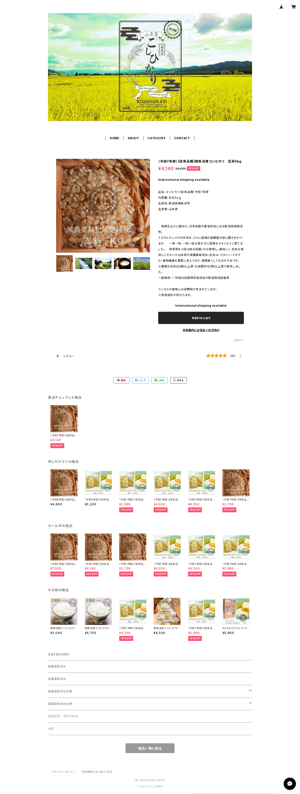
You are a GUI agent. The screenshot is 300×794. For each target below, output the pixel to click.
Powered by (145, 786)
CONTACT (182, 138)
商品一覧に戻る (150, 748)
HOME (114, 138)
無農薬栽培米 (57, 666)
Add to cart (201, 318)
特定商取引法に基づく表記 (97, 771)
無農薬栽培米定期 (60, 691)
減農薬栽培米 (57, 679)
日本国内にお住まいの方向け (201, 330)
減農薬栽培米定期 (60, 703)
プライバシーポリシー (63, 771)
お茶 (51, 728)
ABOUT (133, 138)
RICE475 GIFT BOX (63, 716)
